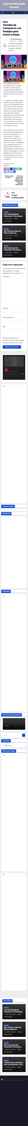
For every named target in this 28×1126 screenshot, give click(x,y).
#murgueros (12, 46)
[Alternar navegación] (13, 13)
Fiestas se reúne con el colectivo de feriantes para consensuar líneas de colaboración (18, 180)
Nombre (6, 308)
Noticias (5, 21)
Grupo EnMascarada (16, 39)
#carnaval (11, 43)
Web (4, 326)
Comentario (7, 276)
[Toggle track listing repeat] (5, 377)
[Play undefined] (6, 370)
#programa (12, 48)
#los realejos (19, 43)
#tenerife (18, 48)
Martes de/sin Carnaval (9, 176)
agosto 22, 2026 (10, 1014)
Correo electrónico (9, 317)
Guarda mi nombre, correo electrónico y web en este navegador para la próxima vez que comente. (14, 340)
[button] (23, 12)
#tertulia (11, 50)
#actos (20, 41)
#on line (19, 46)
